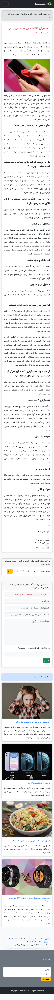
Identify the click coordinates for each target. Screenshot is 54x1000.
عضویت (46, 979)
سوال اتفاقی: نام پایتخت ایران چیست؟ (34, 648)
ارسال (46, 660)
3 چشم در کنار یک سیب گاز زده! (39, 783)
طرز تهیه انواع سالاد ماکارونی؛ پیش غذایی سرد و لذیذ (31, 840)
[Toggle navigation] (5, 3)
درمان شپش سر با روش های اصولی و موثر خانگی (33, 722)
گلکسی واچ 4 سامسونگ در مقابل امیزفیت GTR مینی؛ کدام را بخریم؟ (28, 899)
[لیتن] (43, 4)
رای (9, 571)
